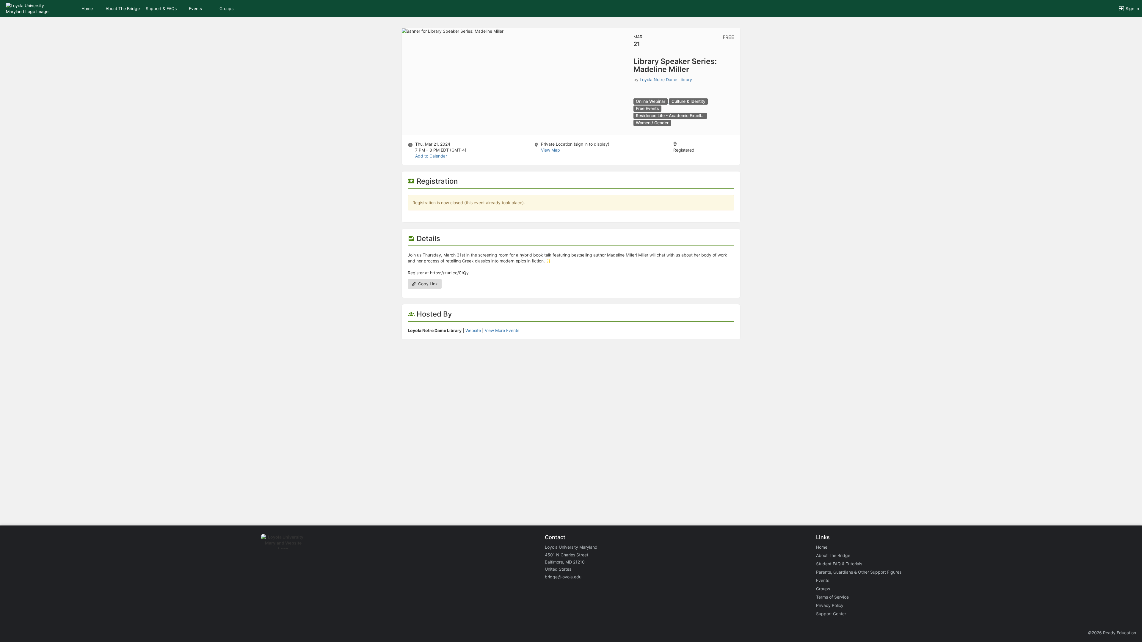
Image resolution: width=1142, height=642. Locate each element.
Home (821, 547)
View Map (550, 149)
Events (195, 8)
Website (473, 330)
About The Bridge (123, 8)
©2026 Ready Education (1112, 632)
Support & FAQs (161, 8)
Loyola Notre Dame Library (666, 79)
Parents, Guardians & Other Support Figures (858, 572)
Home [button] (87, 8)
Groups (226, 8)
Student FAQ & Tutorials (839, 563)
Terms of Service (832, 596)
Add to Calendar (431, 155)
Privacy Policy (829, 605)
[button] (30, 8)
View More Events (502, 330)
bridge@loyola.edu (563, 576)
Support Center (831, 613)
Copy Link (427, 283)
